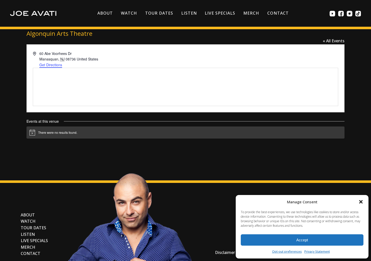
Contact (278, 13)
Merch (251, 13)
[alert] (185, 132)
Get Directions (50, 64)
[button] (360, 201)
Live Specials (220, 13)
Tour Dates (159, 13)
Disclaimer (225, 252)
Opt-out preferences (287, 251)
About (105, 13)
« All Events (333, 41)
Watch (129, 13)
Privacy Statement (317, 251)
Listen (189, 13)
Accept (302, 240)
